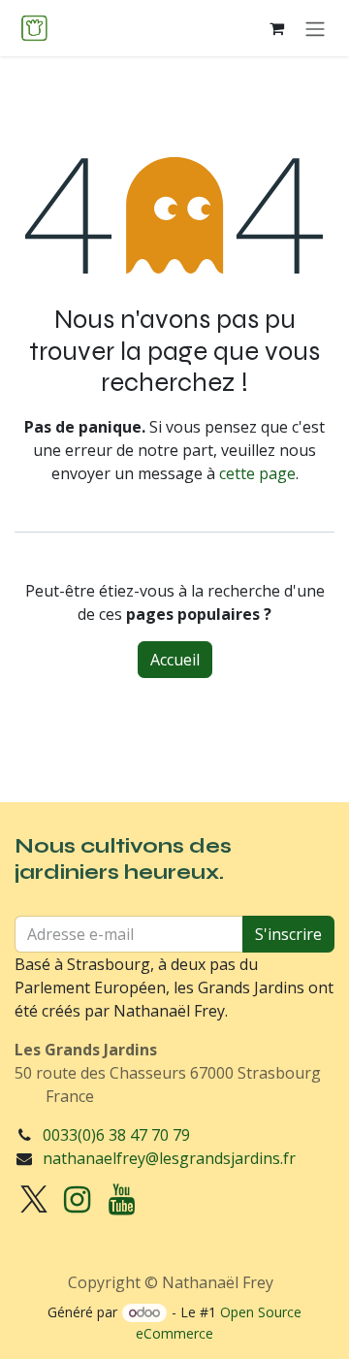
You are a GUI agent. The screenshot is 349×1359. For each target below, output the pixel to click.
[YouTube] (122, 1200)
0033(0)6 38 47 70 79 (116, 1135)
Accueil (175, 659)
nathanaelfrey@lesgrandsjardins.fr (169, 1158)
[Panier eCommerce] (276, 28)
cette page (257, 473)
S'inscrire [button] (288, 934)
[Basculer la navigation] (315, 28)
